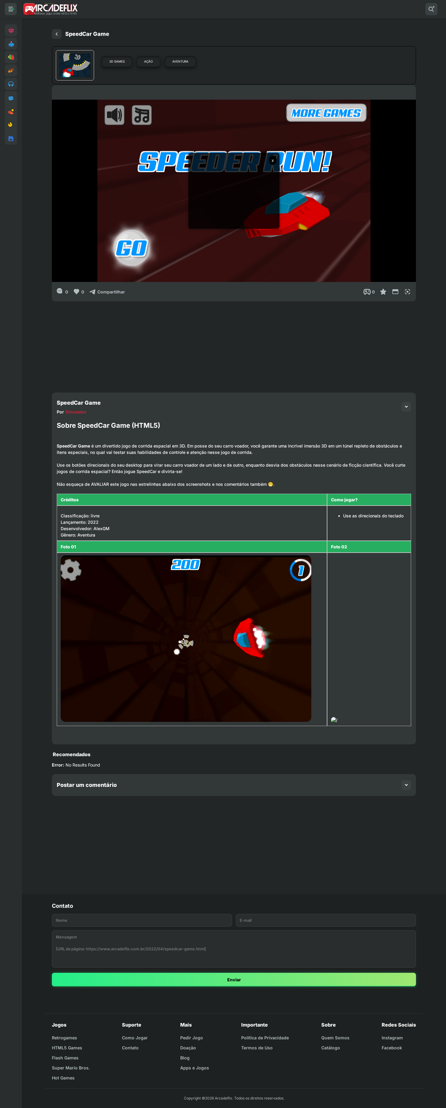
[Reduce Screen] (395, 292)
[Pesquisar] (431, 9)
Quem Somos (335, 1037)
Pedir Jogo (191, 1037)
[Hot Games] (11, 125)
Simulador (76, 411)
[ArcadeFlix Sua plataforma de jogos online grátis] (50, 9)
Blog (185, 1057)
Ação (148, 61)
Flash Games (65, 1057)
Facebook (392, 1047)
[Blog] (11, 112)
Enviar (234, 979)
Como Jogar (135, 1037)
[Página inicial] (57, 34)
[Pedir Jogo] (11, 98)
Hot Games (63, 1077)
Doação (188, 1047)
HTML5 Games (67, 1047)
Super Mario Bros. (71, 1067)
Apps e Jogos (194, 1067)
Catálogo (330, 1047)
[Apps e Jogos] (11, 138)
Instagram (392, 1037)
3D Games (117, 61)
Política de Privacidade (265, 1037)
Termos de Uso (257, 1047)
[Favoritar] (383, 292)
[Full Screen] (407, 292)
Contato (130, 1047)
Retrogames (64, 1037)
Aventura (180, 61)
